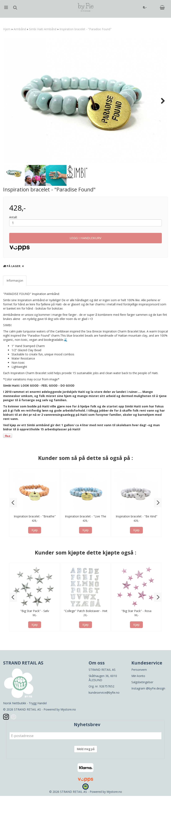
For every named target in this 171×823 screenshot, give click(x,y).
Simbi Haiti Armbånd (42, 29)
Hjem (6, 29)
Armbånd (20, 29)
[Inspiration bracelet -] (85, 100)
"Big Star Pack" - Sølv (34, 611)
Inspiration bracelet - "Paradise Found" (85, 29)
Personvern (139, 670)
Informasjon (14, 280)
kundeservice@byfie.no (104, 692)
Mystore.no (68, 709)
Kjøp (34, 530)
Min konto (138, 676)
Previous (10, 101)
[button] (13, 502)
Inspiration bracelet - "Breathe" (35, 516)
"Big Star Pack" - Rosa (136, 611)
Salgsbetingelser (142, 682)
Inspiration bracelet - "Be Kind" (136, 516)
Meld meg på (85, 749)
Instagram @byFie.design (148, 688)
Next (161, 101)
